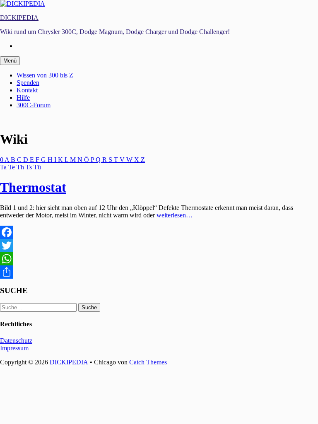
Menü (10, 61)
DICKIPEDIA (19, 17)
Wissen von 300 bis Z (45, 75)
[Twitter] (159, 245)
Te (12, 167)
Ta (4, 167)
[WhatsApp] (159, 258)
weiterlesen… (175, 215)
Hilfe (23, 97)
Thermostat (33, 187)
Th (21, 167)
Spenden (28, 82)
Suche (89, 307)
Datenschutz (16, 340)
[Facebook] (159, 232)
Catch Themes (148, 362)
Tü (37, 167)
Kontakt (27, 90)
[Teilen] (159, 272)
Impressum (14, 348)
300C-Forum (34, 104)
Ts (30, 167)
